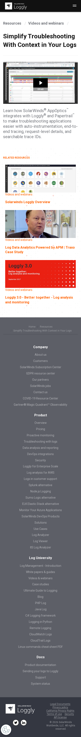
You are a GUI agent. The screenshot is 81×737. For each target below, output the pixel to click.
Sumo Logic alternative (41, 497)
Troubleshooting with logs (40, 441)
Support (40, 677)
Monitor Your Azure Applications (40, 510)
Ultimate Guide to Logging (40, 590)
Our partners (40, 379)
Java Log (41, 609)
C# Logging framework (40, 615)
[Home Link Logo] (15, 6)
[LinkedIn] (24, 722)
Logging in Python (40, 621)
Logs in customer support (40, 478)
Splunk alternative (40, 485)
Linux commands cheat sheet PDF (40, 646)
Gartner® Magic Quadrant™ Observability (40, 404)
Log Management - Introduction (40, 565)
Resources (12, 23)
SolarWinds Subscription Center (40, 367)
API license (60, 717)
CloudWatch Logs (40, 634)
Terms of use (54, 714)
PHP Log (40, 603)
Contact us (40, 392)
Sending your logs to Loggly (40, 671)
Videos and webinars (46, 23)
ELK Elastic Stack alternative (40, 504)
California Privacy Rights (60, 710)
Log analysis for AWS (40, 472)
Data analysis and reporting (40, 447)
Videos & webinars (40, 578)
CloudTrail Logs (40, 640)
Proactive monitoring (40, 435)
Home (32, 326)
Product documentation (40, 665)
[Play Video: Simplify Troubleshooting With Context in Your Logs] (40, 83)
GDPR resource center (40, 373)
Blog (40, 596)
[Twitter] (16, 722)
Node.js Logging (40, 491)
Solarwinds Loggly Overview (27, 202)
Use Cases (40, 529)
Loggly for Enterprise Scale (40, 466)
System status (40, 683)
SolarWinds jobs (40, 386)
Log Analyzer (40, 535)
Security (40, 460)
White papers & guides (40, 572)
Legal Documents (60, 704)
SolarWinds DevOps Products (41, 516)
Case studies (40, 584)
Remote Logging (40, 628)
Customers (40, 361)
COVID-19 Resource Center (40, 398)
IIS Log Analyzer (40, 547)
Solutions (40, 522)
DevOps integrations (40, 454)
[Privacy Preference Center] (6, 729)
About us (41, 354)
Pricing (40, 429)
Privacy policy (60, 707)
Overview (40, 422)
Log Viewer (40, 541)
